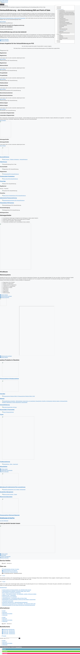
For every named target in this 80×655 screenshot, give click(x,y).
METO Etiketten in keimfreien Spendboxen (11, 592)
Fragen (3, 581)
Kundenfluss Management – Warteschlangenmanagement (14, 602)
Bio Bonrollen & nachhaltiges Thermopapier (67, 14)
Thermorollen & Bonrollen (7, 601)
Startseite (59, 6)
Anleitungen (61, 31)
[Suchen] (19, 638)
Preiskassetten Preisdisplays (7, 176)
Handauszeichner (62, 18)
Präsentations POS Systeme (7, 202)
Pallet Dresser (3, 161)
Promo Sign (3, 181)
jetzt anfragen (3, 59)
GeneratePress (19, 647)
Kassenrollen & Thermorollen (7, 409)
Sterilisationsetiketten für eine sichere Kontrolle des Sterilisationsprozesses (18, 605)
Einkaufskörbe (3, 466)
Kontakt (60, 39)
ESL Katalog (61, 17)
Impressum (61, 36)
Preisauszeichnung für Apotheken (9, 596)
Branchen (59, 8)
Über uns (59, 34)
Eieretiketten (61, 15)
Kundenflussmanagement (63, 19)
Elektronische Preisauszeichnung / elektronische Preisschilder (12, 18)
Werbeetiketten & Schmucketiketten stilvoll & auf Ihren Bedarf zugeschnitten (19, 599)
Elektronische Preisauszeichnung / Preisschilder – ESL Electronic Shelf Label (18, 603)
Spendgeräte (61, 26)
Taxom (60, 27)
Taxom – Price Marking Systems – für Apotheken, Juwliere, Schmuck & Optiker (19, 594)
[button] (36, 575)
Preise (3, 575)
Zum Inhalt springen (4, 0)
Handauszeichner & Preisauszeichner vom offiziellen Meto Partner (16, 589)
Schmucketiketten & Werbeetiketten (65, 23)
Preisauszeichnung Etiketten (64, 22)
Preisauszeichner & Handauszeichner (9, 378)
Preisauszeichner (62, 21)
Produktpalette (60, 9)
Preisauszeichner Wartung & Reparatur (10, 515)
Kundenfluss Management (6, 492)
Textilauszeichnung (5, 461)
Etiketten (2, 398)
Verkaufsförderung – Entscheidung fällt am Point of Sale (14, 598)
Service (58, 40)
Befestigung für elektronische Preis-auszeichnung (12, 487)
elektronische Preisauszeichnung (8, 198)
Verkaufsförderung (62, 30)
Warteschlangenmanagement (64, 32)
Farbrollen (2, 393)
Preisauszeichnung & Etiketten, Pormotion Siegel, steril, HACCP (16, 591)
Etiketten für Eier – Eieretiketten (9, 595)
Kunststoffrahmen (4, 157)
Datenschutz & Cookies (7, 613)
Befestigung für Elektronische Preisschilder (66, 13)
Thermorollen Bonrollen (63, 28)
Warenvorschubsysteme (6, 496)
